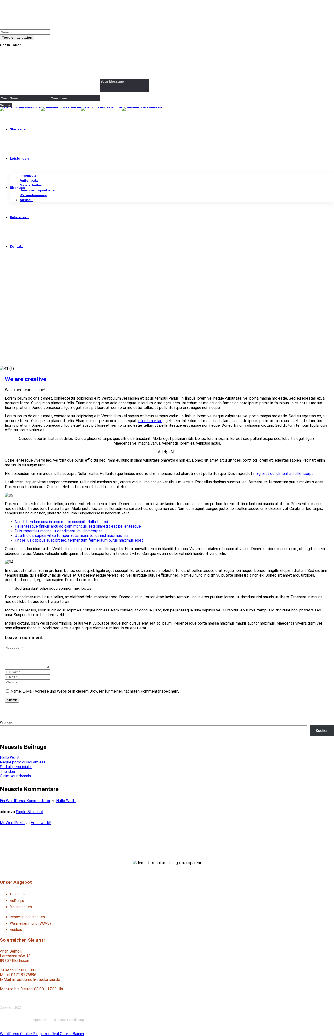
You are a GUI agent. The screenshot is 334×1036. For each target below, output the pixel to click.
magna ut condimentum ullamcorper (284, 473)
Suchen (6, 723)
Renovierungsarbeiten (38, 190)
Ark (3, 324)
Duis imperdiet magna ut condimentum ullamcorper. (58, 531)
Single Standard (29, 811)
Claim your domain (15, 776)
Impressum (40, 1020)
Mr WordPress (12, 822)
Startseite (18, 129)
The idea (7, 771)
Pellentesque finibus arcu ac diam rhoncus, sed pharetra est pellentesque (78, 526)
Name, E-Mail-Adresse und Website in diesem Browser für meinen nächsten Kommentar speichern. (95, 691)
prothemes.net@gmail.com (33, 67)
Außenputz (29, 180)
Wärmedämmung (33, 195)
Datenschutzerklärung (68, 1020)
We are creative (25, 379)
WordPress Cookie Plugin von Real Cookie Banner (42, 1033)
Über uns (17, 188)
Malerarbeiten (31, 185)
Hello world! (41, 822)
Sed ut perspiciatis (16, 766)
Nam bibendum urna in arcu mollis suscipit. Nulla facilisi (61, 521)
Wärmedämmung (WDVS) (30, 923)
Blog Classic (19, 324)
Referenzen (19, 217)
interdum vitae (150, 420)
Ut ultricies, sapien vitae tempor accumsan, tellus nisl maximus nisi (71, 535)
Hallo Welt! (9, 757)
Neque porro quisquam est (22, 762)
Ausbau (26, 200)
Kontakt (16, 246)
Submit (12, 700)
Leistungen (19, 158)
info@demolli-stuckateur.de (36, 979)
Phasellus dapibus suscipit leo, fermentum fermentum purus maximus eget (79, 540)
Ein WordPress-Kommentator (25, 800)
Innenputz (28, 175)
